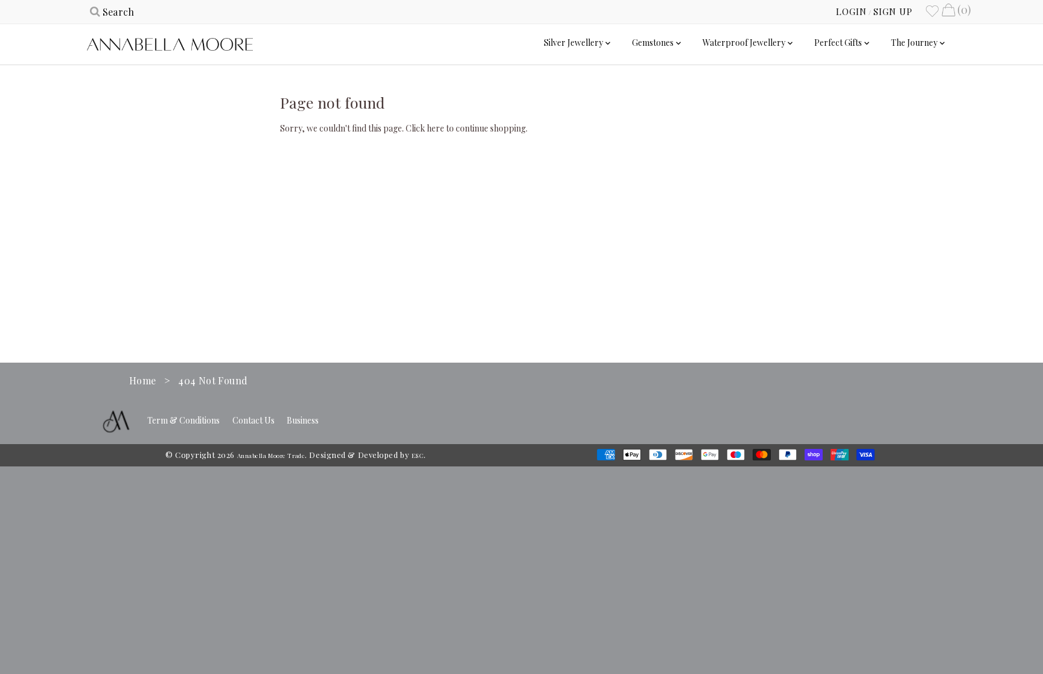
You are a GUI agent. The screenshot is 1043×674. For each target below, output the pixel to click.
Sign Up (893, 11)
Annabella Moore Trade (271, 455)
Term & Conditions (183, 420)
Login (851, 11)
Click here (425, 128)
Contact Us (253, 420)
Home (142, 380)
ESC (418, 455)
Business (303, 420)
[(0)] (948, 11)
